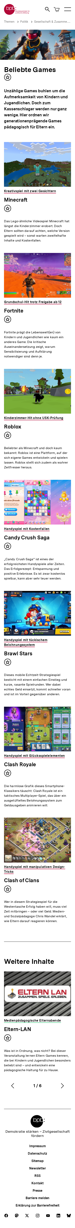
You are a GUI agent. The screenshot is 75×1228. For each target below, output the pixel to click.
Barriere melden (38, 1198)
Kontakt (37, 1183)
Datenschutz (37, 1153)
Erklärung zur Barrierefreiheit (37, 1205)
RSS (37, 1176)
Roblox (12, 426)
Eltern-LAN (17, 1029)
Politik (24, 21)
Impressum (37, 1146)
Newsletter (37, 1168)
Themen (9, 21)
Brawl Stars (18, 653)
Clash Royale (20, 764)
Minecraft (15, 200)
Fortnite (13, 311)
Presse (37, 1190)
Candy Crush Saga (27, 537)
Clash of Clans (21, 880)
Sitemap (37, 1161)
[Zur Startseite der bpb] (17, 13)
